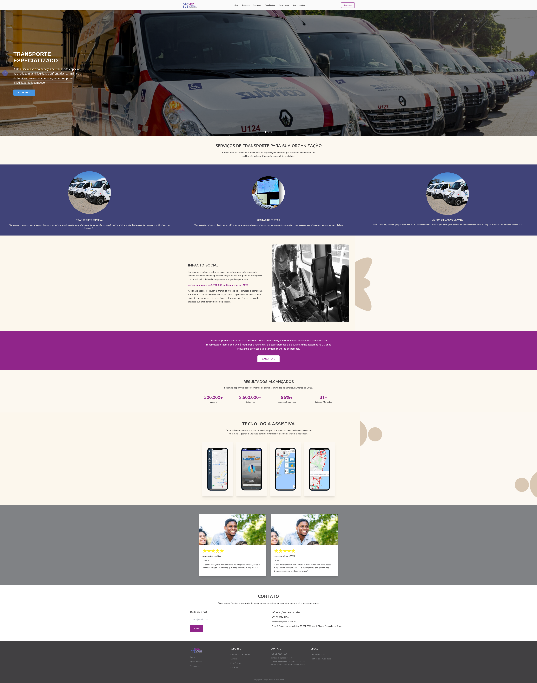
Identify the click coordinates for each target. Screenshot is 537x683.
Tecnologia (284, 5)
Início (236, 5)
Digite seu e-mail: (198, 612)
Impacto (257, 5)
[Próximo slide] (532, 73)
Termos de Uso (318, 654)
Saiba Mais (24, 92)
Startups (234, 667)
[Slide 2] (268, 132)
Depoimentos (299, 5)
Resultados (270, 5)
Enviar (197, 628)
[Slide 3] (271, 132)
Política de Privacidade (321, 659)
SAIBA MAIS (268, 358)
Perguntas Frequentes (240, 654)
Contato (348, 5)
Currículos (234, 659)
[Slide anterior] (5, 73)
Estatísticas (235, 663)
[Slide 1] (266, 132)
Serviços (246, 5)
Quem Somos (196, 661)
